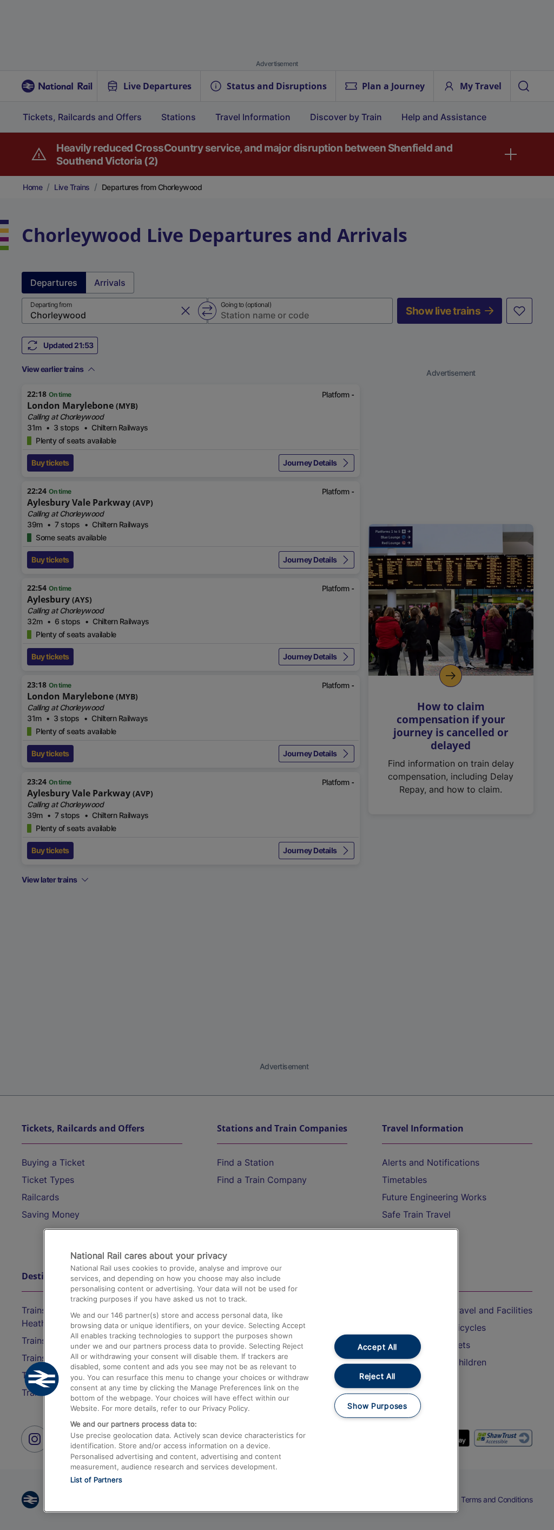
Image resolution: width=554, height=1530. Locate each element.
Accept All (377, 1346)
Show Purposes (377, 1405)
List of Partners (96, 1479)
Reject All (377, 1376)
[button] (41, 1379)
